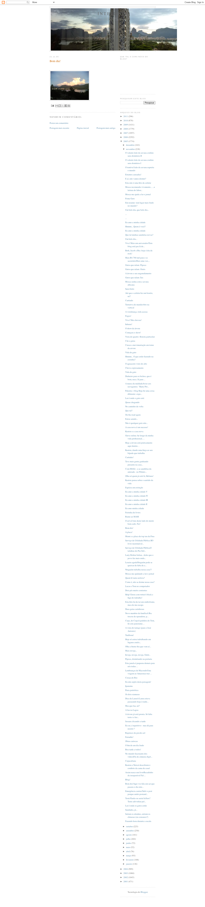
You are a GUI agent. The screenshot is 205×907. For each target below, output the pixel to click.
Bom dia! (129, 528)
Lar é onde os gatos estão (136, 805)
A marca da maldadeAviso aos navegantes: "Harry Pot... (138, 385)
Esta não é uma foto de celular (138, 182)
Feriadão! (129, 737)
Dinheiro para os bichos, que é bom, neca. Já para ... (138, 378)
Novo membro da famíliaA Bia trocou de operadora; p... (138, 615)
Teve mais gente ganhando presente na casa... (136, 463)
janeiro (129, 863)
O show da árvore (132, 328)
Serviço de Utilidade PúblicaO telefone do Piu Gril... (138, 549)
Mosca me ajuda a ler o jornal (138, 194)
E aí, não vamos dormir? (135, 178)
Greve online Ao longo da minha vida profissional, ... (139, 437)
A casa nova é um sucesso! (136, 427)
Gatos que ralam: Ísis (134, 277)
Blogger (144, 892)
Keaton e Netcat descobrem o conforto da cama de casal (137, 767)
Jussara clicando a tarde (135, 721)
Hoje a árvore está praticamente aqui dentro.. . (138, 444)
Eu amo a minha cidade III (136, 500)
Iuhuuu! (128, 324)
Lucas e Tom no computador (137, 586)
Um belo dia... (131, 239)
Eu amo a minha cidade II (136, 504)
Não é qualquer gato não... (136, 423)
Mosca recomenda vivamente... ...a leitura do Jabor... (140, 189)
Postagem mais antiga (106, 128)
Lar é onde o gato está (134, 398)
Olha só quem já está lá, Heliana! (139, 476)
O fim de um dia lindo (134, 745)
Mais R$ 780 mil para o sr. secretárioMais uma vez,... (137, 259)
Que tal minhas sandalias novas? (139, 234)
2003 (125, 873)
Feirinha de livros (132, 512)
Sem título (129, 288)
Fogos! (128, 315)
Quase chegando (132, 402)
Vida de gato (130, 352)
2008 (125, 128)
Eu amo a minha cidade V (136, 491)
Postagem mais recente (59, 128)
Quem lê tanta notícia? (135, 577)
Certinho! (129, 457)
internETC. (114, 13)
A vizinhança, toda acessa (136, 311)
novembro (130, 149)
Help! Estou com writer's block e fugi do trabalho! (139, 596)
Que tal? (128, 410)
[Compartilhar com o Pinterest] (68, 105)
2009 (125, 124)
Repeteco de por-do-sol (135, 732)
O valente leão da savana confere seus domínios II (139, 154)
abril (128, 851)
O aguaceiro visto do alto (136, 363)
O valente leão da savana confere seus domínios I (139, 161)
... (126, 214)
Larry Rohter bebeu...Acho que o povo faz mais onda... (139, 557)
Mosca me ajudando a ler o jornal (139, 573)
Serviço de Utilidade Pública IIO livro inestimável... (139, 542)
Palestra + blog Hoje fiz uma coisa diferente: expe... (139, 392)
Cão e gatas (130, 340)
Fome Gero (130, 198)
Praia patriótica (131, 690)
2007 (125, 132)
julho (128, 838)
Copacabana (130, 760)
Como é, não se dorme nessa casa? (140, 582)
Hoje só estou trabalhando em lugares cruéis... (138, 641)
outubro (129, 826)
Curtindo (129, 300)
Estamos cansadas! (133, 174)
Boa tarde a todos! (133, 749)
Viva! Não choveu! (133, 320)
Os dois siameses (132, 694)
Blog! (127, 779)
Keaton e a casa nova (134, 431)
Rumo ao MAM (132, 516)
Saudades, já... (131, 809)
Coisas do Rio (131, 677)
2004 (125, 868)
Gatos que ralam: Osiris (135, 269)
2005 (125, 141)
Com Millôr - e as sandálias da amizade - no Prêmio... (138, 470)
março (129, 855)
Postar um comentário (59, 123)
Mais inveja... (131, 650)
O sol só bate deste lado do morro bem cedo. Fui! (139, 522)
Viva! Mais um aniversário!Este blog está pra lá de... (138, 245)
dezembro (130, 144)
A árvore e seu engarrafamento (138, 273)
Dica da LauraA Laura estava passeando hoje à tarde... (137, 700)
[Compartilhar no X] (62, 105)
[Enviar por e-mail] (56, 105)
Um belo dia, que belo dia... (137, 209)
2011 (125, 116)
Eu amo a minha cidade (135, 222)
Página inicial (83, 128)
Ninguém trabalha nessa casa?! (138, 569)
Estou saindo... (131, 418)
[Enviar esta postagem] (52, 105)
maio (128, 847)
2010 (125, 120)
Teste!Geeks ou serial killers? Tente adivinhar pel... (137, 800)
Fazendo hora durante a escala (138, 821)
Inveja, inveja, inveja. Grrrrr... (137, 654)
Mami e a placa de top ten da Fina (139, 536)
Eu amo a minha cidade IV (136, 495)
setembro (130, 830)
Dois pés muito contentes (136, 590)
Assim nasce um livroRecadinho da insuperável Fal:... (139, 774)
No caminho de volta (134, 406)
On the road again (133, 414)
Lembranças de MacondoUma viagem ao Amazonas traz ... (138, 672)
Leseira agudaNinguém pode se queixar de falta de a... (138, 564)
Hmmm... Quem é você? (135, 226)
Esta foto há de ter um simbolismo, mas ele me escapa (140, 603)
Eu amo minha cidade (134, 508)
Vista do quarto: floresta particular (140, 336)
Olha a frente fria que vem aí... (138, 646)
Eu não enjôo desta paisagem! (138, 681)
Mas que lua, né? (132, 705)
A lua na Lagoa (131, 710)
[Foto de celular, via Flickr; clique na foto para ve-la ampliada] (70, 100)
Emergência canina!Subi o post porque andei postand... (138, 793)
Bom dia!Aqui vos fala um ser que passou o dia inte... (140, 785)
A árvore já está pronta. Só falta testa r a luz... (138, 716)
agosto (129, 834)
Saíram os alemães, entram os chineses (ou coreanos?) (137, 815)
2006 (125, 137)
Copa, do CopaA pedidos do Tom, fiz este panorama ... (140, 622)
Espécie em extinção (134, 487)
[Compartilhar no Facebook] (65, 105)
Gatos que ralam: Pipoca (135, 265)
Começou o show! (133, 332)
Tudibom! (129, 635)
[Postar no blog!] (59, 105)
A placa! (128, 532)
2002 (125, 877)
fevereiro (130, 859)
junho (129, 843)
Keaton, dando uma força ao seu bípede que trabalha (139, 452)
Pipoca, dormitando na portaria (138, 658)
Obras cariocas (131, 741)
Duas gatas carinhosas (134, 609)
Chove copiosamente (134, 367)
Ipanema (129, 686)
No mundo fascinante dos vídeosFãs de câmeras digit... (138, 755)
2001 (125, 881)
